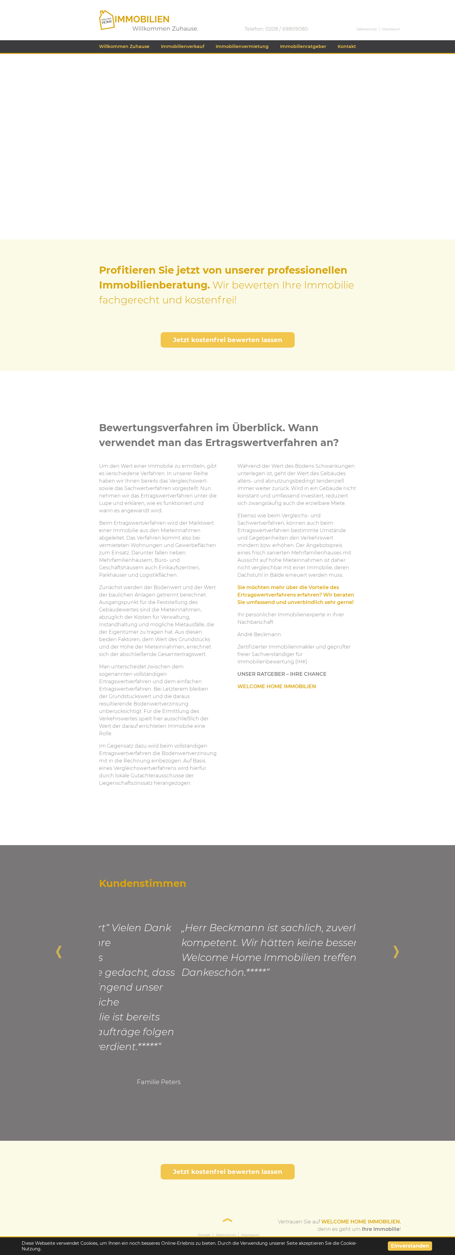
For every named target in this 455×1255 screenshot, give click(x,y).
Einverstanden (410, 1246)
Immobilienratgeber (303, 46)
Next (396, 949)
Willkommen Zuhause (124, 46)
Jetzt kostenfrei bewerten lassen (227, 340)
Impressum (391, 29)
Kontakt (347, 46)
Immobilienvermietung (242, 46)
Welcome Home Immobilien (134, 13)
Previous (59, 949)
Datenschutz (367, 29)
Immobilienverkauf (182, 46)
